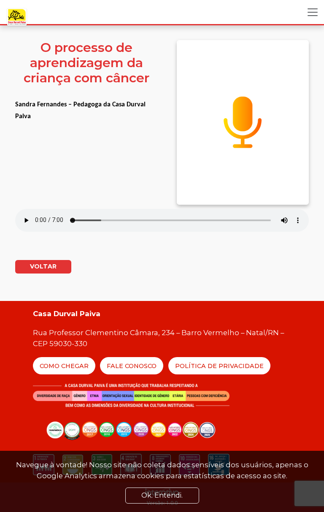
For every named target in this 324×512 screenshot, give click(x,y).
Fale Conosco (132, 366)
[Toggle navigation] (312, 12)
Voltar (43, 266)
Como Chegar (64, 366)
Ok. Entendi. (162, 495)
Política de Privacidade (219, 366)
